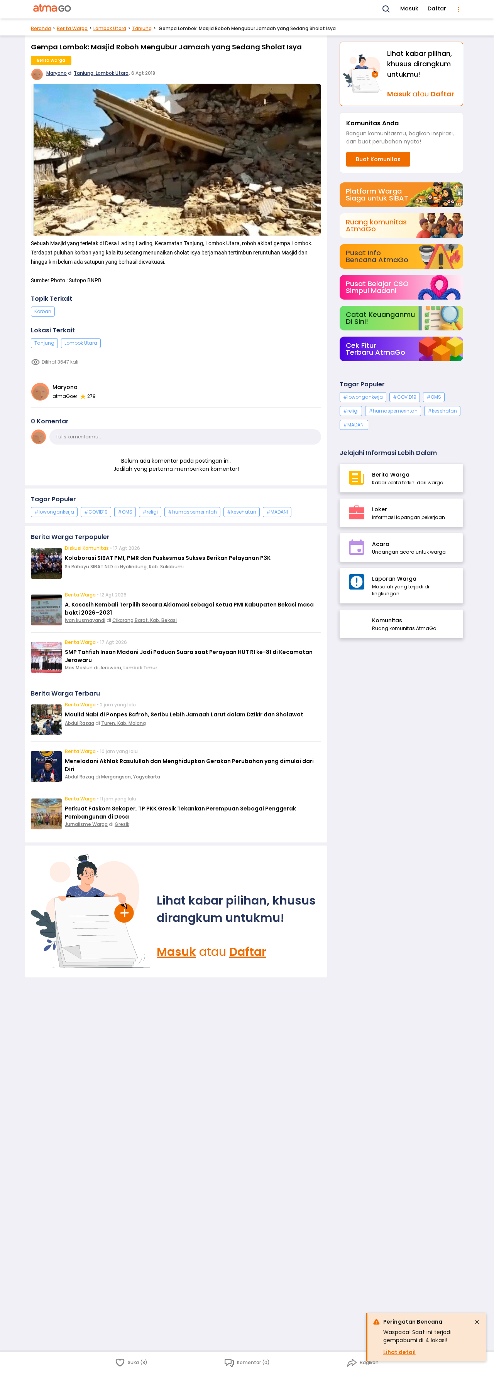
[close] (477, 1322)
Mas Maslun (79, 667)
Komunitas (387, 620)
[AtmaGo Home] (52, 9)
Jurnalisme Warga (86, 824)
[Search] (386, 9)
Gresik (122, 824)
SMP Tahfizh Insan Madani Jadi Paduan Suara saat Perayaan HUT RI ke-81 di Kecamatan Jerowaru (189, 656)
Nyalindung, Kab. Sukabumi (152, 566)
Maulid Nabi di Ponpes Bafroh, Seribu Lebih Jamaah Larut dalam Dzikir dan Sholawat (184, 714)
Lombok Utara (109, 28)
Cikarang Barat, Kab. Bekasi (144, 620)
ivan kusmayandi (85, 620)
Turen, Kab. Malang (123, 723)
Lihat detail (399, 1352)
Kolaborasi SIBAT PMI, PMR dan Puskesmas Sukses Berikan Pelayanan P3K (168, 558)
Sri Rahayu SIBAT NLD (89, 566)
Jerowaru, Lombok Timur (128, 667)
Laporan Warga (394, 579)
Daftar (437, 8)
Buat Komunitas (378, 159)
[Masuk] (91, 911)
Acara (380, 544)
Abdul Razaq (79, 723)
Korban (42, 311)
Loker (379, 509)
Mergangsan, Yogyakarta (130, 776)
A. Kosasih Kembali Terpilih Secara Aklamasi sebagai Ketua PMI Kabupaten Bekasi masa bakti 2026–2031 (189, 609)
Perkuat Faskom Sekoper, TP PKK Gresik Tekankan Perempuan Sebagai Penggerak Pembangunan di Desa (180, 812)
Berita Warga (72, 28)
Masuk (409, 8)
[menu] (458, 9)
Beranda (41, 28)
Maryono (56, 73)
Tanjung (142, 28)
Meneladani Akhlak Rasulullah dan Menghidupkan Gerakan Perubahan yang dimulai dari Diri (189, 765)
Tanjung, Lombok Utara (101, 73)
